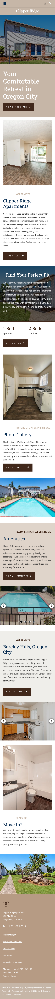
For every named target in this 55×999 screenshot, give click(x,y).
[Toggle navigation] (5, 3)
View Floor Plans (17, 107)
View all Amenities (17, 576)
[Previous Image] (3, 606)
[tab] (21, 622)
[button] (46, 3)
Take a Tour (13, 255)
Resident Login (9, 934)
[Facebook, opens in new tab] (6, 904)
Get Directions (15, 691)
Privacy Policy (9, 948)
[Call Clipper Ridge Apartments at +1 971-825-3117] (50, 3)
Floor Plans (14, 343)
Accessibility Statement (13, 962)
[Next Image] (51, 606)
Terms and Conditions (12, 941)
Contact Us (8, 955)
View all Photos (16, 467)
